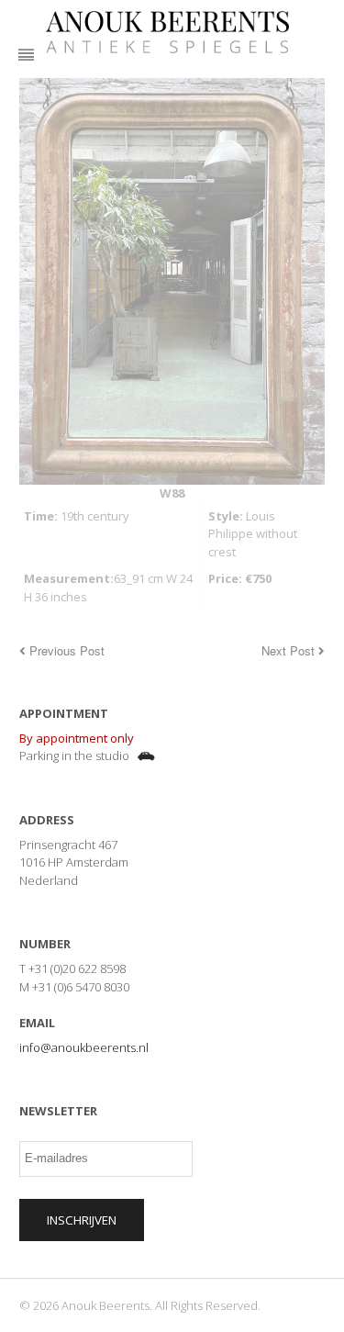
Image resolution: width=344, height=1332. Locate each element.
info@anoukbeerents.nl (84, 1047)
